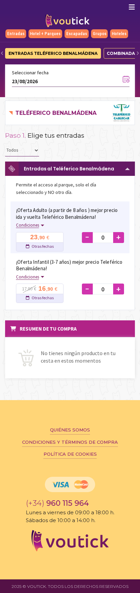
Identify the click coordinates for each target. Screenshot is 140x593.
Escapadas (76, 33)
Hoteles (119, 33)
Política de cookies (70, 454)
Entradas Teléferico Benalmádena (53, 53)
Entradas (15, 33)
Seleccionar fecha (30, 73)
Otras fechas (42, 246)
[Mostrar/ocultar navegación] (132, 7)
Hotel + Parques (45, 33)
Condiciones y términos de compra (70, 442)
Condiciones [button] (27, 225)
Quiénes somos (70, 429)
